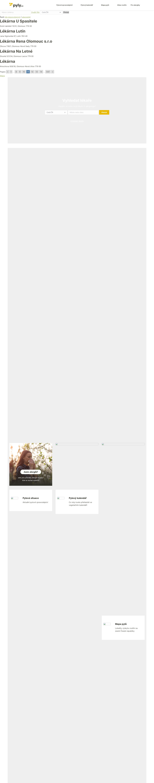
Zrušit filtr (35, 12)
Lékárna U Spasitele (18, 21)
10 (24, 72)
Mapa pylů (121, 624)
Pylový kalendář (78, 498)
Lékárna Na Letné (16, 51)
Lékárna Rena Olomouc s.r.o (26, 41)
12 (32, 72)
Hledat (66, 12)
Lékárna (7, 61)
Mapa (2, 76)
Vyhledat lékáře (77, 121)
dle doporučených (12, 17)
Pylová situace (31, 498)
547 (48, 72)
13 (37, 72)
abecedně (26, 17)
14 (41, 72)
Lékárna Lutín (12, 31)
